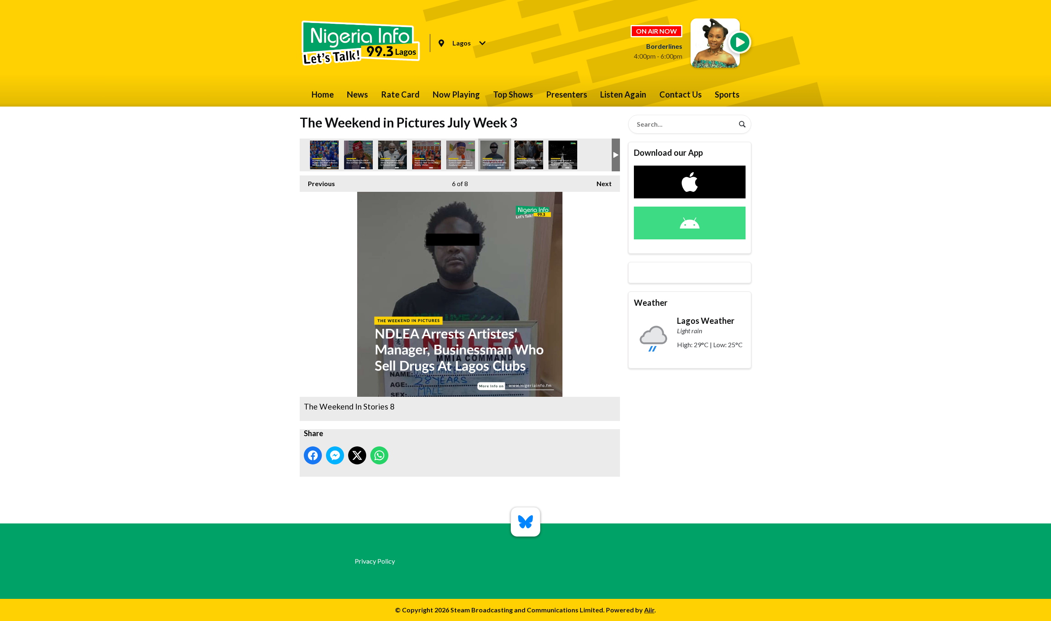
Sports (727, 94)
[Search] (742, 124)
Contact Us (680, 94)
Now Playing (456, 94)
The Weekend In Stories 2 (528, 155)
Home (323, 94)
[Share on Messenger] (335, 455)
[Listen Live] (739, 42)
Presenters (566, 94)
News (357, 94)
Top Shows (513, 94)
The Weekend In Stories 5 (392, 155)
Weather (651, 302)
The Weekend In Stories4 (562, 155)
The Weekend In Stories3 (426, 155)
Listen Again (623, 94)
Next (600, 183)
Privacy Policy (375, 561)
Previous (317, 183)
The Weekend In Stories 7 (358, 155)
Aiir (649, 610)
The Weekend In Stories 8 (494, 155)
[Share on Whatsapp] (379, 455)
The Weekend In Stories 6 (324, 155)
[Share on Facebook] (313, 455)
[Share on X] (357, 455)
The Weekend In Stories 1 (460, 155)
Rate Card (400, 94)
